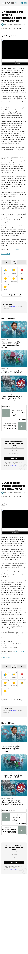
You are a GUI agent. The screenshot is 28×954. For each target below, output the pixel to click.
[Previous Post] (6, 413)
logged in (14, 306)
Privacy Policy (13, 465)
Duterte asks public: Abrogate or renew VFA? (18, 414)
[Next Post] (22, 426)
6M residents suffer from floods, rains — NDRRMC (11, 372)
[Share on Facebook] (9, 28)
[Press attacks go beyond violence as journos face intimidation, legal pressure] (14, 384)
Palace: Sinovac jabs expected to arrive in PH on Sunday (9, 427)
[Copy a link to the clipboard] (20, 28)
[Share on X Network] (12, 28)
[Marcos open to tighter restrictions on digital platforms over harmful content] (14, 329)
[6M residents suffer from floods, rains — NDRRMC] (14, 358)
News (15, 24)
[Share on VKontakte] (17, 28)
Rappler (16, 249)
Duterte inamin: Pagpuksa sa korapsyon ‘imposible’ (17, 818)
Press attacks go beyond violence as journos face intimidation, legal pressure (12, 398)
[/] (21, 3)
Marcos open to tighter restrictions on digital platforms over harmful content (11, 345)
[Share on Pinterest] (14, 28)
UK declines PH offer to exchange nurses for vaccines (9, 831)
